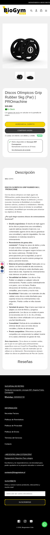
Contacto (8, 444)
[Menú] (46, 10)
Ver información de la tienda (21, 150)
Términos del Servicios (13, 438)
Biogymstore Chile (27, 527)
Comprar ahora (25, 130)
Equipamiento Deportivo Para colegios (19, 458)
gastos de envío (14, 113)
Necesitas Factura (12, 413)
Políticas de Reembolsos (14, 420)
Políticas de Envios (12, 432)
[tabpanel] (20, 76)
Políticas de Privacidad (13, 426)
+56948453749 (15, 397)
